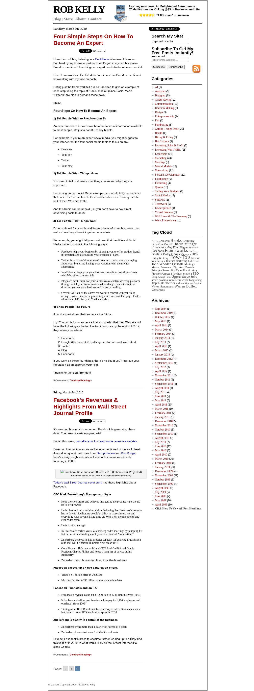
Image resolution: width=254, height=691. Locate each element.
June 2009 (160, 496)
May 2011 (160, 400)
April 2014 (161, 325)
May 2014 (160, 321)
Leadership (161, 153)
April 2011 (161, 404)
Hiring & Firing (164, 137)
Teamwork (161, 203)
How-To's (179, 257)
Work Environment (166, 220)
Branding (188, 241)
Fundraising (161, 124)
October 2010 (162, 429)
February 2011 (163, 412)
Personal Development (167, 174)
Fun (157, 120)
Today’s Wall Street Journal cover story (77, 482)
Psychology (161, 178)
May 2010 (160, 450)
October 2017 (162, 317)
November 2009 (164, 475)
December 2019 (164, 312)
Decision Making (164, 108)
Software (160, 199)
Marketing (160, 158)
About (80, 19)
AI (156, 87)
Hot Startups (162, 141)
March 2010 (161, 458)
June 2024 (160, 308)
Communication (164, 103)
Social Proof (164, 276)
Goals (155, 254)
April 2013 (161, 346)
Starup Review (105, 453)
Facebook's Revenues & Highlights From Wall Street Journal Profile (89, 406)
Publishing (161, 183)
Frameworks (176, 250)
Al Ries (156, 240)
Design (159, 112)
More (68, 19)
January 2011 (162, 417)
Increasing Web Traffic (168, 149)
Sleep (155, 276)
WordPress (158, 289)
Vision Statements (163, 286)
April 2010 (161, 454)
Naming (179, 267)
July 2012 (160, 367)
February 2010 (163, 462)
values (180, 283)
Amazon (165, 240)
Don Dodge (128, 453)
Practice (156, 273)
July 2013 (160, 342)
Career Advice (163, 99)
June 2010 (160, 446)
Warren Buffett (185, 286)
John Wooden (161, 264)
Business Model (162, 244)
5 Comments (98, 51)
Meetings (160, 162)
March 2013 (161, 350)
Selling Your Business (167, 191)
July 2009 (160, 492)
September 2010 (164, 433)
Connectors (159, 247)
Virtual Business (164, 212)
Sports (176, 277)
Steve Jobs (189, 277)
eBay (169, 247)
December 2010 (164, 421)
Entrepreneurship (164, 116)
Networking (161, 170)
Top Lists (158, 283)
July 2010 (160, 442)
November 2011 (164, 375)
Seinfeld (187, 273)
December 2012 (164, 358)
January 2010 (162, 467)
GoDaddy (165, 254)
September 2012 (164, 362)
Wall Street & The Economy (171, 216)
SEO (196, 273)
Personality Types (172, 270)
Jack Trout (193, 260)
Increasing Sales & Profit (169, 145)
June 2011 (160, 396)
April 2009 (161, 504)
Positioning (190, 270)
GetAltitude (102, 59)
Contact (95, 19)
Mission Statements (162, 267)
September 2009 (164, 483)
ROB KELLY (79, 9)
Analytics (160, 91)
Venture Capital (193, 283)
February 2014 (163, 333)
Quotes (159, 187)
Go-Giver (194, 251)
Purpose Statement (171, 273)
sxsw (171, 280)
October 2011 (162, 379)
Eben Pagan (180, 247)
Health (158, 133)
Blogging (160, 95)
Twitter (170, 283)
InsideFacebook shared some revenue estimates (106, 441)
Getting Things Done (167, 128)
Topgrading (195, 280)
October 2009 (162, 479)
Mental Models (163, 166)
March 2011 (161, 408)
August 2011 (162, 387)
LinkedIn (178, 264)
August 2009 (162, 487)
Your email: (159, 56)
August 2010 (162, 437)
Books (176, 240)
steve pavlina (160, 280)
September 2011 (164, 383)
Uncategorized (163, 208)
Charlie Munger (184, 244)
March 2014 (161, 329)
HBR (195, 254)
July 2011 (160, 392)
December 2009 (164, 471)
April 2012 (161, 371)
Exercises (194, 247)
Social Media (162, 195)
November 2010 (164, 425)
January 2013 (162, 354)
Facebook (158, 251)
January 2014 (162, 337)
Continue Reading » (81, 380)
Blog (57, 19)
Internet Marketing (176, 260)
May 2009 (160, 500)
